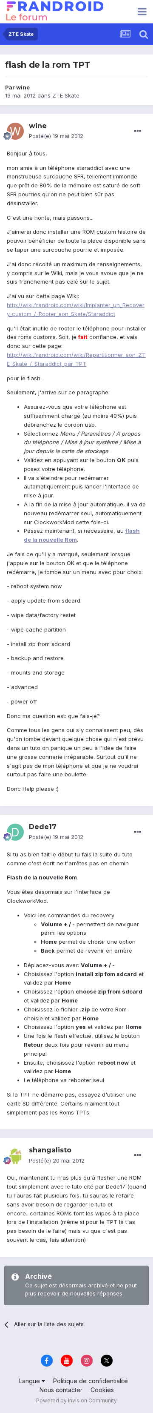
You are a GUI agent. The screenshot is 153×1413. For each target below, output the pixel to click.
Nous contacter (61, 1389)
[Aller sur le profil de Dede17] (15, 832)
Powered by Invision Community (76, 1400)
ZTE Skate (65, 95)
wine (23, 87)
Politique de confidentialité (90, 1380)
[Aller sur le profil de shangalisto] (15, 1155)
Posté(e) (56, 135)
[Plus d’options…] (137, 131)
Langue (30, 1380)
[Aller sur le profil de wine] (15, 131)
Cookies (102, 1389)
